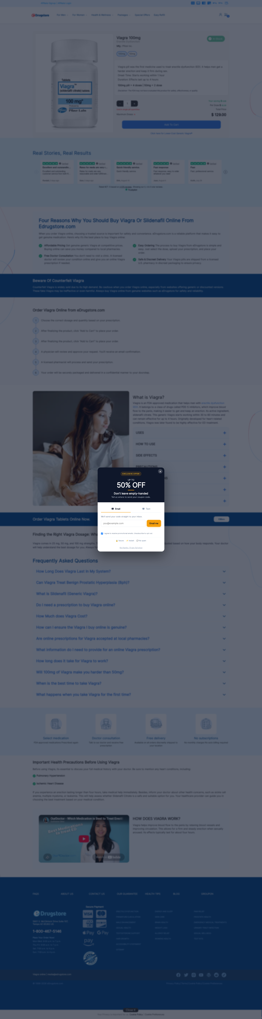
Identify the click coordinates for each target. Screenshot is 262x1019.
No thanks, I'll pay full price (131, 548)
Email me (153, 523)
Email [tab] (117, 508)
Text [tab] (148, 508)
